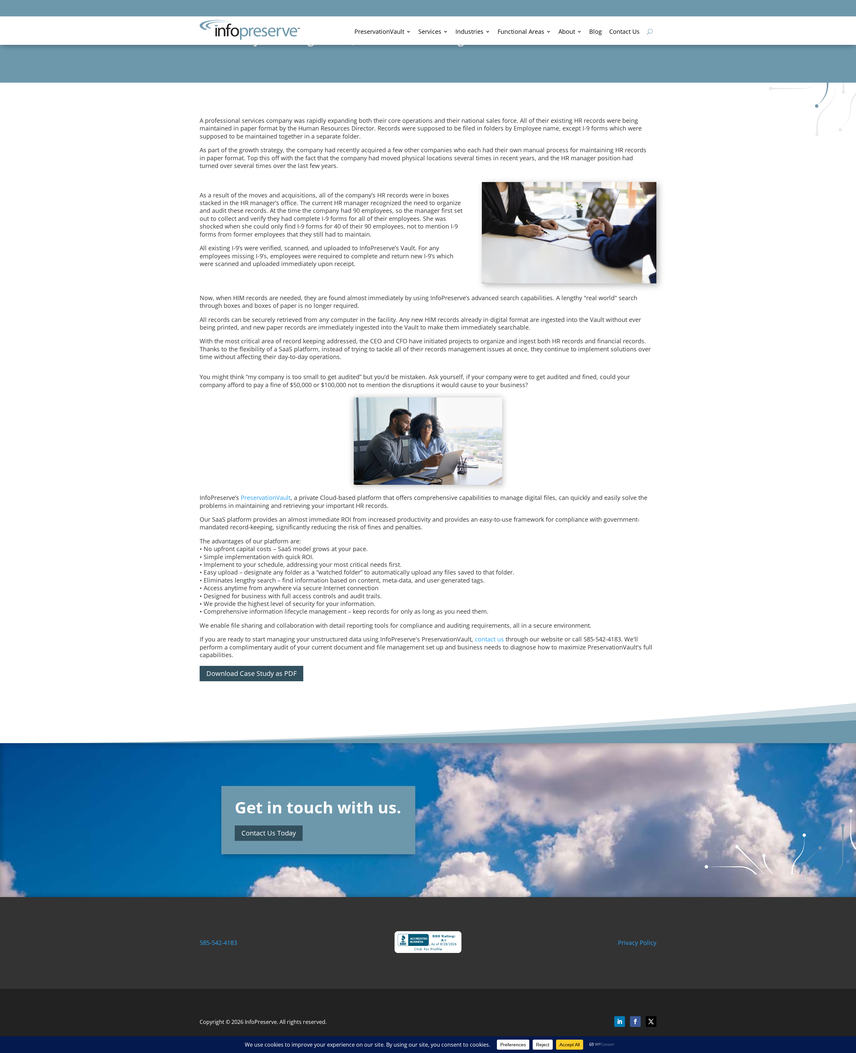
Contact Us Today (268, 833)
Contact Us (624, 32)
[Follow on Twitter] (651, 1021)
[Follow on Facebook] (635, 1021)
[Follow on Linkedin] (619, 1021)
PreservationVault (379, 32)
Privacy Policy (637, 943)
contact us (489, 639)
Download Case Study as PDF (251, 673)
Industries (469, 32)
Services (429, 32)
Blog (595, 32)
